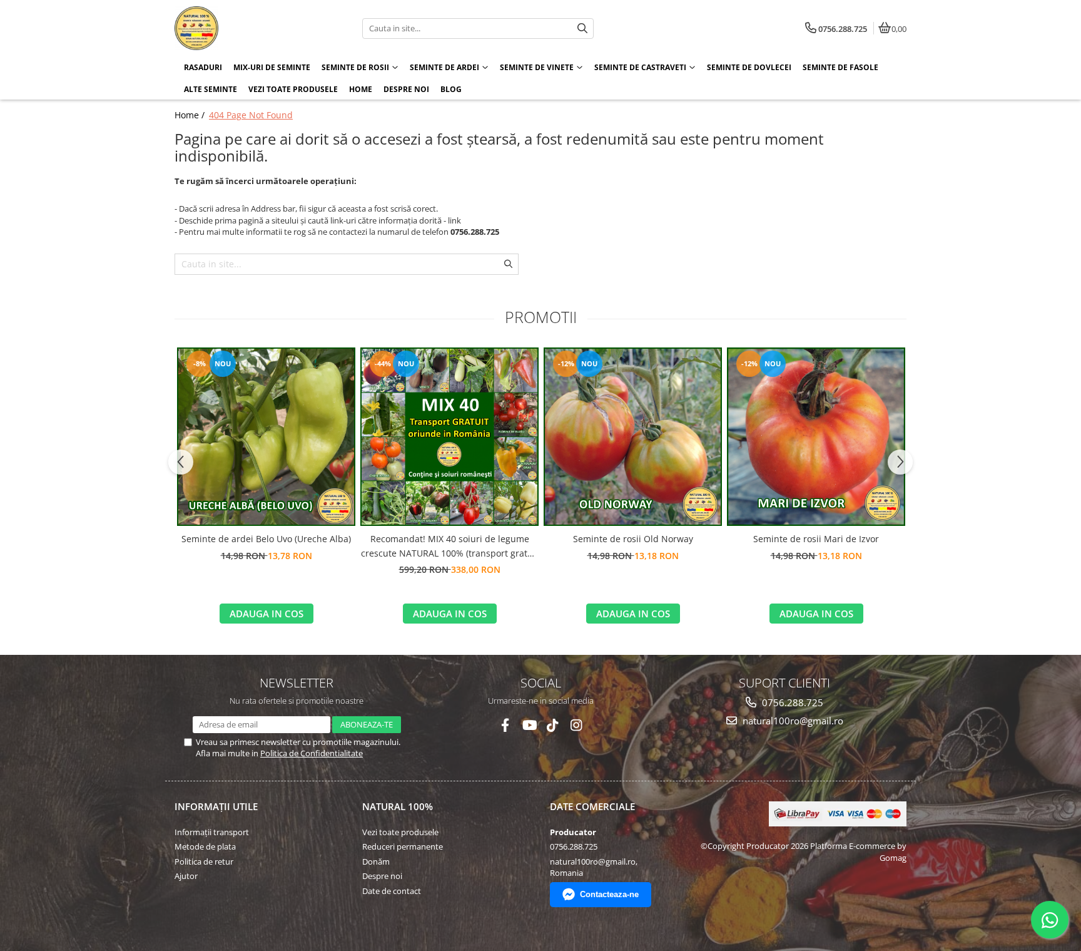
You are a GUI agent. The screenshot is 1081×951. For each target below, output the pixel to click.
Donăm (376, 861)
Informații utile (216, 806)
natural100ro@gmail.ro (791, 720)
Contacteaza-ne (609, 894)
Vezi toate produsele (400, 832)
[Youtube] (529, 725)
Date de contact (391, 891)
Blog (451, 89)
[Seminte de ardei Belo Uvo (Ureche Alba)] (266, 436)
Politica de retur (204, 861)
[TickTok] (553, 725)
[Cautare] (582, 28)
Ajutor (186, 876)
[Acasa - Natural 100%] (253, 28)
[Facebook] (505, 725)
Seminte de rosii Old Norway (633, 539)
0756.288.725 (791, 702)
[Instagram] (576, 725)
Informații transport (212, 832)
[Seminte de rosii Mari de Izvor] (816, 436)
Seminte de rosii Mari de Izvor (816, 539)
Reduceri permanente (402, 846)
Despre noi (406, 89)
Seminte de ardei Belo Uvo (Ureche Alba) (266, 539)
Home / (191, 115)
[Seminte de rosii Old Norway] (633, 436)
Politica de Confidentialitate (311, 753)
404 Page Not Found (251, 115)
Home (360, 89)
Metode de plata (205, 846)
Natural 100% (397, 806)
